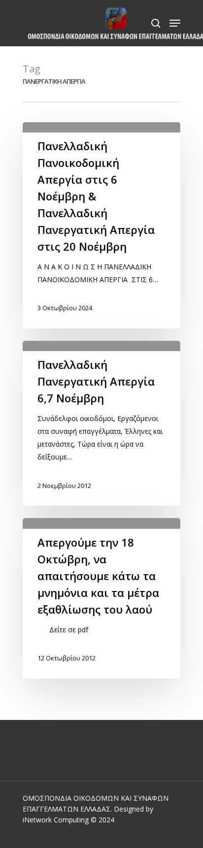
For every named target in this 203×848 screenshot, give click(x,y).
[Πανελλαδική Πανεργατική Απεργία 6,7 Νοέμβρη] (101, 423)
